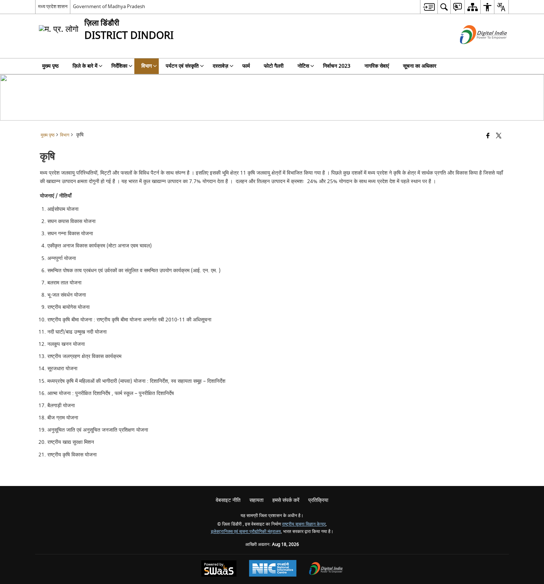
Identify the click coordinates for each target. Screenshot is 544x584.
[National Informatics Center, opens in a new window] (273, 569)
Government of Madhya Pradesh (109, 6)
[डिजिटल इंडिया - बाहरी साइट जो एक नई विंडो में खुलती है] (474, 50)
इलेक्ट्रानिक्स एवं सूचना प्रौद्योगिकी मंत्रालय (246, 532)
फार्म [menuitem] (246, 66)
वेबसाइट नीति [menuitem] (228, 500)
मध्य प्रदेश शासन (52, 6)
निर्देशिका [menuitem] (119, 66)
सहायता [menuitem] (256, 500)
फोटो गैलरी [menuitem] (273, 66)
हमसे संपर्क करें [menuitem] (285, 500)
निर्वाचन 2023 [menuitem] (336, 66)
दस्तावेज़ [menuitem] (220, 66)
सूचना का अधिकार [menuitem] (419, 66)
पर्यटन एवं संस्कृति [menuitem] (182, 66)
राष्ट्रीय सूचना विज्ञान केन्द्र (304, 524)
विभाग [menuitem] (146, 66)
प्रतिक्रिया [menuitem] (318, 500)
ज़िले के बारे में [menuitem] (85, 66)
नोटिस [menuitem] (303, 66)
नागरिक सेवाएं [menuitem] (377, 66)
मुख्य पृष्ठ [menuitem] (50, 66)
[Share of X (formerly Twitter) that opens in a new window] (498, 136)
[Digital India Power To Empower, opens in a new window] (326, 569)
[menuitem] (428, 7)
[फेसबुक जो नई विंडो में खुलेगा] (488, 136)
